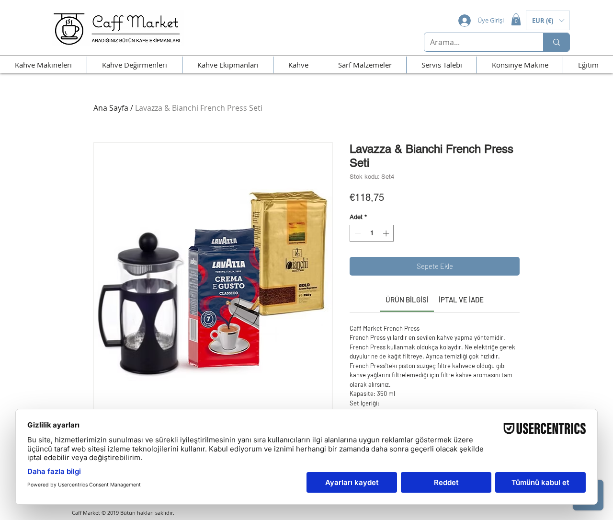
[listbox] (548, 20)
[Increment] (387, 233)
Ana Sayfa (110, 108)
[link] (407, 299)
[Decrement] (357, 233)
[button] (516, 19)
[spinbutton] (372, 233)
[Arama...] (556, 42)
